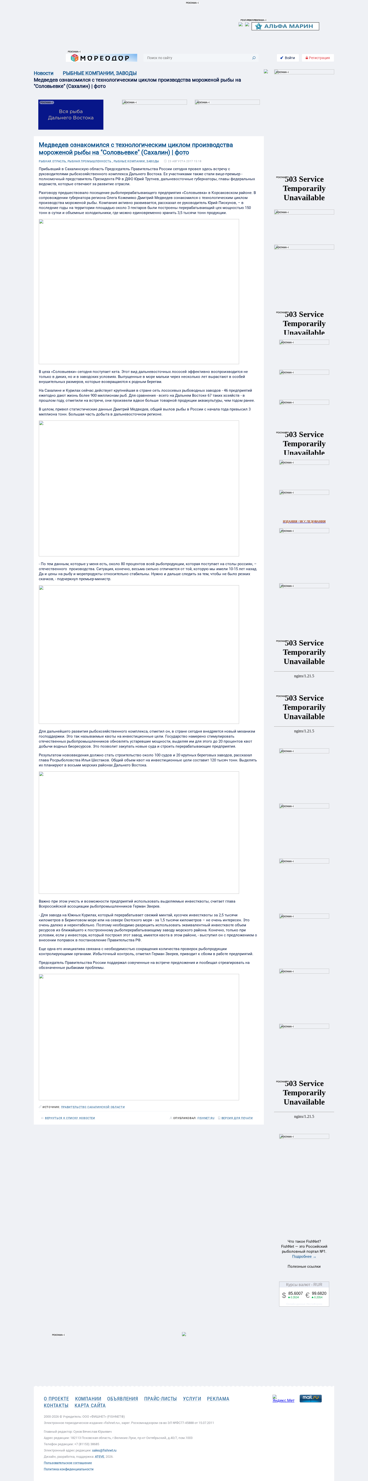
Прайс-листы (160, 1398)
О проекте (56, 1398)
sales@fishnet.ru (104, 1450)
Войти (290, 58)
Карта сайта (90, 1405)
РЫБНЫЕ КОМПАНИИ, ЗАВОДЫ (100, 73)
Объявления (122, 1398)
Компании (88, 1398)
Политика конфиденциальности (69, 1469)
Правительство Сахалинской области (93, 1107)
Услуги (192, 1398)
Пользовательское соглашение (68, 1463)
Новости (44, 73)
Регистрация (319, 58)
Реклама (218, 1398)
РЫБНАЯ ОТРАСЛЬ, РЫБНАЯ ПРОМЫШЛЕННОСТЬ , (76, 161)
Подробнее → (304, 1256)
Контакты (56, 1405)
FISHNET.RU (206, 1118)
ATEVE (99, 1456)
